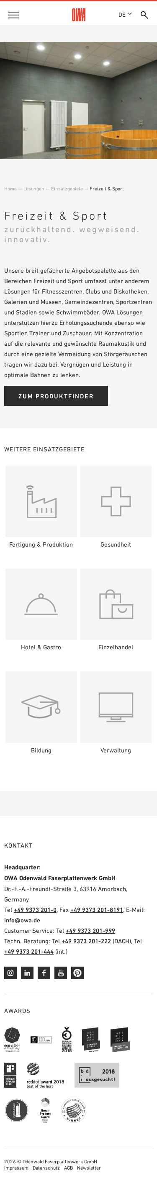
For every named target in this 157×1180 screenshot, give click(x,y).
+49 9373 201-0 (35, 909)
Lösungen (33, 189)
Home (10, 189)
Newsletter (89, 1168)
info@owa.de (22, 920)
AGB (68, 1168)
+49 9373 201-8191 (96, 909)
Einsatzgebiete (67, 189)
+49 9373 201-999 (90, 930)
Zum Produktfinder (56, 396)
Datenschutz (46, 1168)
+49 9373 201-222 (86, 941)
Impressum (16, 1168)
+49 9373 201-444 (29, 951)
